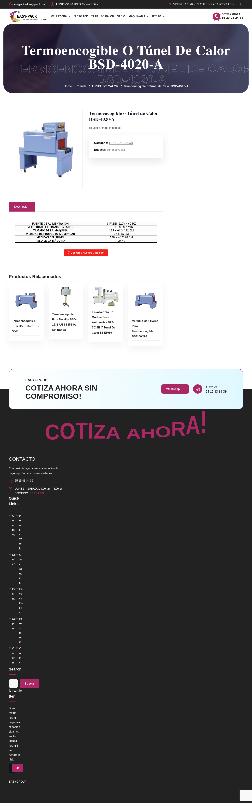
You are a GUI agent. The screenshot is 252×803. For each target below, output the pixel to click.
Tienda (81, 86)
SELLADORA (59, 16)
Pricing (14, 594)
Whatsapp (173, 389)
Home (68, 86)
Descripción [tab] (21, 206)
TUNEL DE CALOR (102, 16)
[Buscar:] (13, 683)
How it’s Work (20, 532)
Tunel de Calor (116, 149)
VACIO (121, 16)
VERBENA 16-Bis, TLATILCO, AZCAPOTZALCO (203, 4)
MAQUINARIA (137, 16)
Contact (20, 655)
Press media (20, 630)
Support (14, 623)
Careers (13, 655)
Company (13, 525)
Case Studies (20, 568)
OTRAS (156, 16)
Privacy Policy (21, 601)
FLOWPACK (81, 16)
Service (14, 559)
